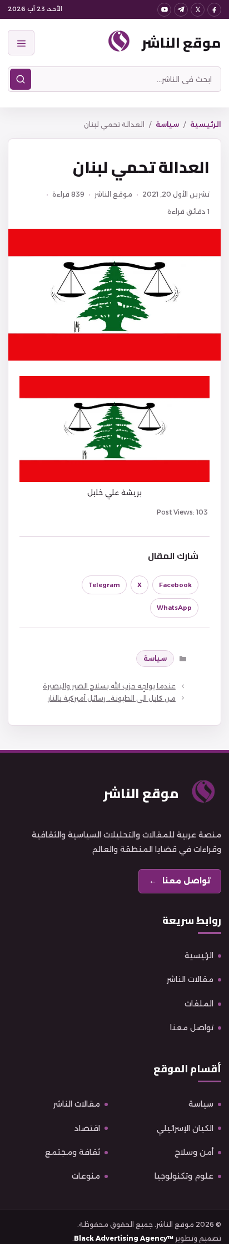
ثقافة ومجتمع (72, 1152)
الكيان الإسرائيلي (185, 1128)
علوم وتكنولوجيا (184, 1176)
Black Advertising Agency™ (123, 1238)
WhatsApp (174, 607)
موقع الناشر (181, 42)
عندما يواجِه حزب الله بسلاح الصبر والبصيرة (109, 686)
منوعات (86, 1176)
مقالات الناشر (190, 979)
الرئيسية (205, 124)
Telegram (104, 585)
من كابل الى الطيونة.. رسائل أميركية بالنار (112, 698)
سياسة (167, 124)
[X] (198, 10)
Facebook (175, 585)
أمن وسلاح (194, 1152)
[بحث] (20, 79)
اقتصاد (87, 1128)
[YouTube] (164, 10)
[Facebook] (214, 10)
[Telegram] (181, 10)
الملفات (199, 1004)
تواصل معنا (191, 1027)
